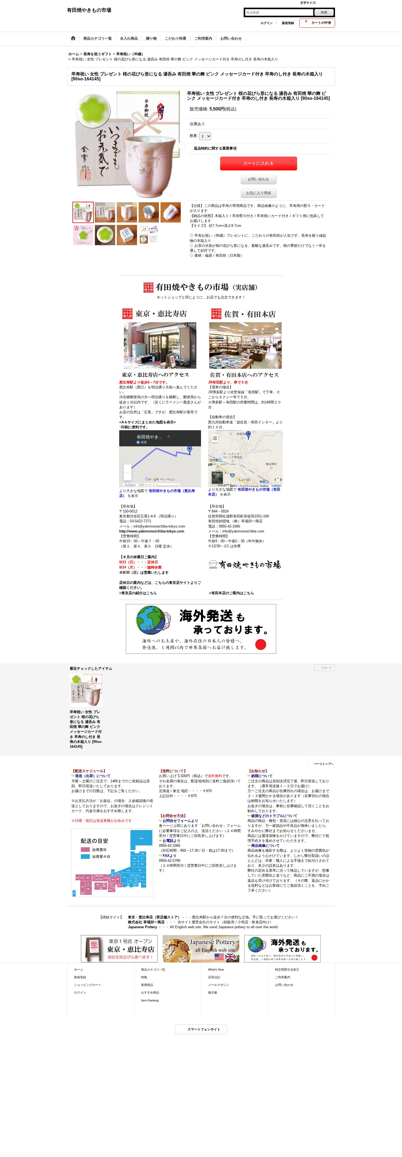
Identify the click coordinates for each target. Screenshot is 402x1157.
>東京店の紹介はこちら (138, 593)
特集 (144, 977)
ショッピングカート (87, 984)
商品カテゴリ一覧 (153, 969)
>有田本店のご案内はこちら (231, 593)
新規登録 (288, 23)
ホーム (78, 969)
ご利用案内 (282, 977)
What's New (216, 969)
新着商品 (147, 984)
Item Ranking (150, 1000)
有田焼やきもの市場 (89, 10)
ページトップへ (323, 763)
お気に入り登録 (258, 193)
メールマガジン (218, 984)
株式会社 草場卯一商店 (146, 922)
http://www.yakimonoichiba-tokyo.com (151, 531)
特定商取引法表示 (287, 969)
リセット (326, 667)
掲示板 (212, 992)
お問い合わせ (258, 179)
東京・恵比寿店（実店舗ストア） (154, 917)
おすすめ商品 (150, 992)
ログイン (267, 23)
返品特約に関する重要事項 (215, 148)
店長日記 (214, 977)
